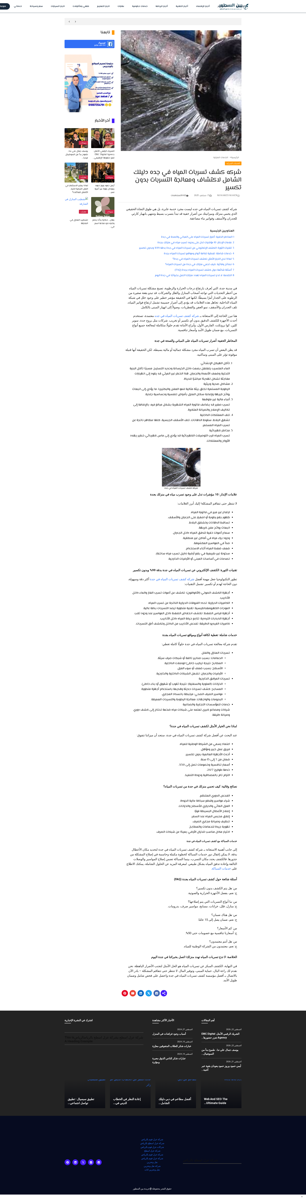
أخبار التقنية (182, 6)
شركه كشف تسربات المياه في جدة (172, 579)
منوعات (110, 143)
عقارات (121, 6)
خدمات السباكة (221, 868)
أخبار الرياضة (162, 6)
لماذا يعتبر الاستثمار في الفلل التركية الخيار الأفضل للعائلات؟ (76, 189)
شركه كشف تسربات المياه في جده (177, 316)
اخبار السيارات (58, 6)
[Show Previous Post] (75, 21)
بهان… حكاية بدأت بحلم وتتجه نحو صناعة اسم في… (103, 223)
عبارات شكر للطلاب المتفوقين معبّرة (171, 1046)
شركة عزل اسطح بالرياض (152, 1143)
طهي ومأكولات (81, 6)
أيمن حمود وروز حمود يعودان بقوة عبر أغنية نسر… (104, 189)
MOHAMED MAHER (227, 195)
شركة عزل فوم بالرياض (152, 1139)
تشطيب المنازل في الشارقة (79, 221)
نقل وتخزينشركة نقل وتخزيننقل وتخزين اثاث (152, 1166)
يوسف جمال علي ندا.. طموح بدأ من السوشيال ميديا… (77, 155)
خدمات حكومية (140, 6)
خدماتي (18, 6)
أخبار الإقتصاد (203, 6)
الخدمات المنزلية (220, 157)
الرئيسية (240, 6)
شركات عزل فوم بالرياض (152, 1147)
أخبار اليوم (223, 6)
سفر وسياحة (36, 6)
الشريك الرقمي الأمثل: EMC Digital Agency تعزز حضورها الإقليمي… (103, 155)
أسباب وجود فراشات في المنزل (169, 1033)
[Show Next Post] (69, 21)
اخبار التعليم (103, 6)
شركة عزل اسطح (152, 1150)
